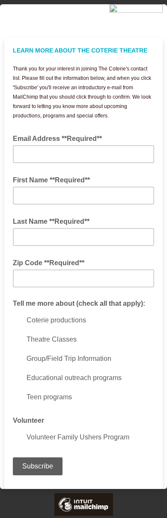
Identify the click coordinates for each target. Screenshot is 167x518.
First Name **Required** (54, 179)
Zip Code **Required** (51, 262)
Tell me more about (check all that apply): (79, 303)
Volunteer (28, 420)
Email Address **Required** (60, 138)
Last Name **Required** (54, 220)
